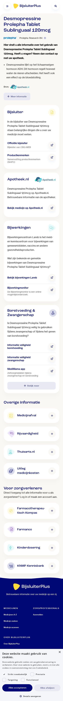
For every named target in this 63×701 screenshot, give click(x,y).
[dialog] (31, 675)
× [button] (59, 652)
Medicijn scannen (11, 627)
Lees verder (54, 668)
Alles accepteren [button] (17, 687)
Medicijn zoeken (11, 621)
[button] (31, 696)
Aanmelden (38, 614)
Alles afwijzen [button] (47, 687)
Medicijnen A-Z (10, 614)
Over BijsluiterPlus (12, 644)
